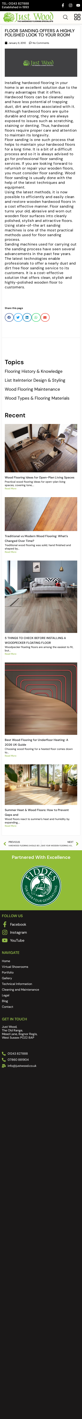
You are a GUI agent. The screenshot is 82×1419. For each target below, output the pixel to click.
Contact (7, 1007)
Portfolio (8, 972)
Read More (10, 488)
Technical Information (17, 984)
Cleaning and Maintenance (20, 990)
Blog (5, 1001)
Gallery (7, 978)
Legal (5, 995)
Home (6, 961)
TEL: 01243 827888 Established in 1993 (15, 5)
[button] (9, 317)
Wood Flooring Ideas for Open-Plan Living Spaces (39, 477)
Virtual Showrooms (15, 967)
